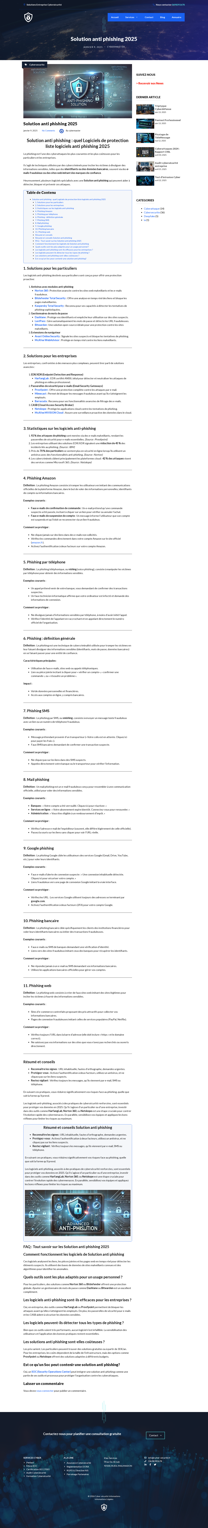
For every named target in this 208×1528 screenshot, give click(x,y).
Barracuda (41, 401)
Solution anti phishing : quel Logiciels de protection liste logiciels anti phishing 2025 (69, 199)
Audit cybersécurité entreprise (166, 164)
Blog (162, 17)
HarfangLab (42, 378)
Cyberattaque (151, 208)
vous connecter (45, 1390)
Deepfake (149, 216)
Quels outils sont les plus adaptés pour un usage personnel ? (62, 247)
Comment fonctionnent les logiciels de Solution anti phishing (62, 244)
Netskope (40, 408)
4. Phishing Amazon (43, 211)
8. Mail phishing (42, 223)
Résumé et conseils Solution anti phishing (53, 238)
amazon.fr (37, 542)
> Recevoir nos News (149, 83)
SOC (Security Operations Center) (51, 1371)
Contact (149, 17)
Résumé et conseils (43, 235)
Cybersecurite (36, 64)
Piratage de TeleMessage (162, 136)
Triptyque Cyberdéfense (163, 107)
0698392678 (178, 4)
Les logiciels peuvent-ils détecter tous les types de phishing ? (62, 252)
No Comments (48, 130)
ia (145, 220)
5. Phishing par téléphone (46, 214)
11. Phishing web (42, 232)
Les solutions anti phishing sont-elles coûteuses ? (57, 255)
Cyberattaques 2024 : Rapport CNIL (167, 150)
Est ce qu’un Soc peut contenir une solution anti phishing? (60, 258)
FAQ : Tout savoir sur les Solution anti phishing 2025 (58, 241)
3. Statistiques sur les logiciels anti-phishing (54, 208)
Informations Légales (104, 1499)
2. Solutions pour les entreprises (49, 205)
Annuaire (176, 17)
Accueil (115, 17)
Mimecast (40, 393)
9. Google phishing (43, 226)
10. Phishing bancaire (44, 229)
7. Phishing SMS (42, 220)
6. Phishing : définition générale (49, 217)
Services (129, 17)
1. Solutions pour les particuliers (49, 202)
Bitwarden (41, 324)
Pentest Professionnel (168, 120)
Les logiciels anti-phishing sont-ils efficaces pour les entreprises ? (64, 249)
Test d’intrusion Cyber (167, 177)
